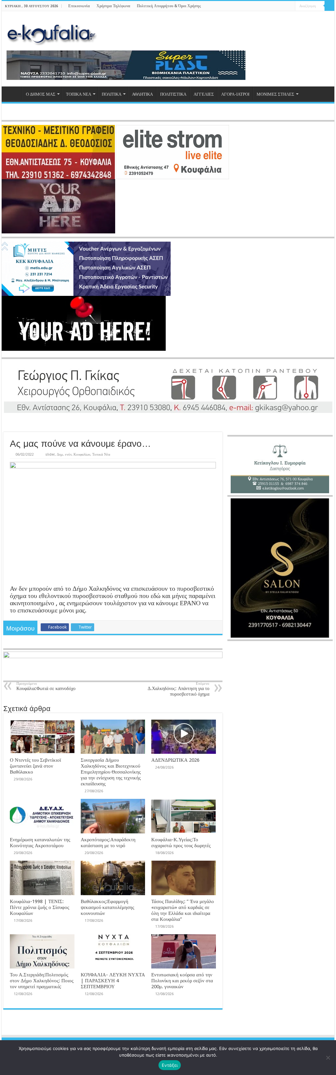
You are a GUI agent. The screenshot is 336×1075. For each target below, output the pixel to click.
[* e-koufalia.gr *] (52, 33)
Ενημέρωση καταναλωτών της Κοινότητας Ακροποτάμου (40, 842)
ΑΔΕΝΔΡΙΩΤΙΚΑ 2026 (175, 760)
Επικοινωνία (79, 6)
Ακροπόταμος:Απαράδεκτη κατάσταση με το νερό (108, 842)
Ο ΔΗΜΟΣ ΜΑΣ (40, 94)
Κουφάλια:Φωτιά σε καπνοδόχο (45, 686)
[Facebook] (271, 6)
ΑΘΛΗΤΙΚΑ (142, 94)
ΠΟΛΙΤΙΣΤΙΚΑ (173, 94)
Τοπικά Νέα (101, 454)
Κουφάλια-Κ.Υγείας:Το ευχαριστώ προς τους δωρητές (181, 842)
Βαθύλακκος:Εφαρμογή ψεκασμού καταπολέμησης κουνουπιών (107, 907)
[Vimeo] (290, 6)
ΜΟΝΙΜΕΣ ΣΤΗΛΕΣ (275, 94)
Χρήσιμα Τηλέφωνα (113, 6)
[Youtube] (284, 6)
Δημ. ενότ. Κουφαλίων (73, 454)
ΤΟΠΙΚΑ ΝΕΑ (78, 94)
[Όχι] (328, 1057)
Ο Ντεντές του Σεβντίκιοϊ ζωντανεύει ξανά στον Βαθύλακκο (35, 766)
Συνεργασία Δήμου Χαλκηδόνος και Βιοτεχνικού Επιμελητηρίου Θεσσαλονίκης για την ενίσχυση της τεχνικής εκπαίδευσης (111, 772)
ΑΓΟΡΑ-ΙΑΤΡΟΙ (235, 94)
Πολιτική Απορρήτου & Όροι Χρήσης (169, 6)
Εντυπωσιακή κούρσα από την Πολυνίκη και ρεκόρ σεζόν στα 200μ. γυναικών (182, 981)
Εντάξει (170, 1065)
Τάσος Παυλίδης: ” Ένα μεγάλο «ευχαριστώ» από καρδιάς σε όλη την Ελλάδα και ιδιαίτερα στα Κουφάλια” (182, 910)
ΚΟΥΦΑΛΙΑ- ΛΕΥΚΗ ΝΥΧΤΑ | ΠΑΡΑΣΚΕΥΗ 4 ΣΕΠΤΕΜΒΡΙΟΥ (113, 981)
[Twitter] (277, 6)
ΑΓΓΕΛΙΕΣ (204, 94)
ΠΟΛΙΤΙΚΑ (111, 94)
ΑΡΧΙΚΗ (13, 93)
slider (50, 454)
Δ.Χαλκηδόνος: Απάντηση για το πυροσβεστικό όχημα (178, 689)
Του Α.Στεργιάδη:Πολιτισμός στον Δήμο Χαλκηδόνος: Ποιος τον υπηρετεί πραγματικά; (42, 981)
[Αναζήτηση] (329, 6)
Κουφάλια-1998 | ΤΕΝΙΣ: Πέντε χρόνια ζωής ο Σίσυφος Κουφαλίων (39, 907)
